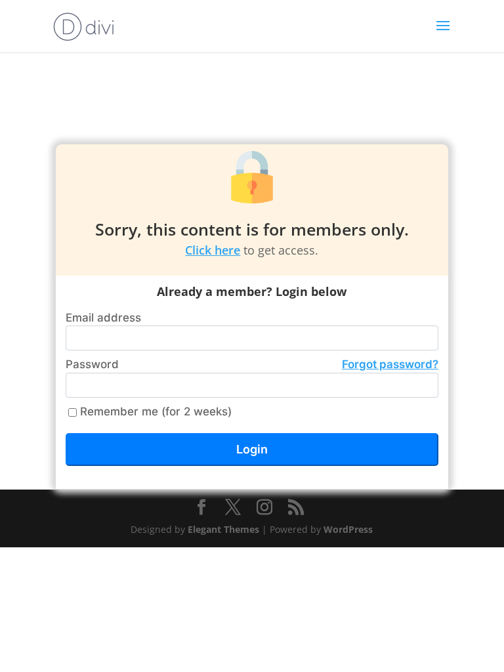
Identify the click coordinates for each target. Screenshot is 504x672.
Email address (103, 317)
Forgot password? (390, 364)
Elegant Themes (223, 529)
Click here (212, 250)
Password (252, 364)
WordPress (348, 529)
